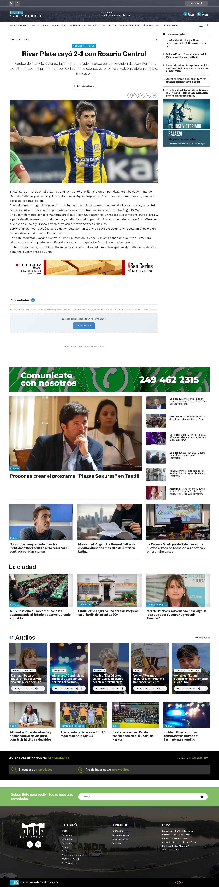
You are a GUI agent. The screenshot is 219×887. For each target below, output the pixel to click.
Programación (69, 863)
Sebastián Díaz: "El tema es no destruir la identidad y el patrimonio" (187, 455)
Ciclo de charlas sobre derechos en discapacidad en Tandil (187, 417)
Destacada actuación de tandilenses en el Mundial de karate (133, 735)
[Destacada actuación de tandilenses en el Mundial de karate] (135, 715)
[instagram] (11, 3)
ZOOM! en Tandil (168, 25)
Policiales (42, 25)
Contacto (117, 843)
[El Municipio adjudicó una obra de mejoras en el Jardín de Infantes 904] (109, 590)
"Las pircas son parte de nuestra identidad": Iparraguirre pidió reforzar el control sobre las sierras (39, 548)
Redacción (117, 831)
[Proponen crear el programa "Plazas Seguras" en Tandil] (75, 433)
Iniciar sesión (84, 326)
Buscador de (35, 769)
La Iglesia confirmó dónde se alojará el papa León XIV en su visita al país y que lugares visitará (187, 491)
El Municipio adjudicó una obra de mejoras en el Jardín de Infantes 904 (108, 612)
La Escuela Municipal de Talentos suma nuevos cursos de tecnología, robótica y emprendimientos (176, 548)
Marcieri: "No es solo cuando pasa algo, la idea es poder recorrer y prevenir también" (176, 614)
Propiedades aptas (107, 769)
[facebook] (17, 3)
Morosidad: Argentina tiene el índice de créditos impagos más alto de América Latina (107, 548)
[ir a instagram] (38, 844)
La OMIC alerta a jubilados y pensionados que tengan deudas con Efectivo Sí (188, 473)
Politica (111, 25)
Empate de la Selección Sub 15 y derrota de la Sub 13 (83, 734)
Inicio (64, 831)
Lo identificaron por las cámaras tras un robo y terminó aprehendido (181, 735)
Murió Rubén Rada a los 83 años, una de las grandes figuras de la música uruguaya (188, 437)
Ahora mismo (21, 25)
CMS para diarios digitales (196, 883)
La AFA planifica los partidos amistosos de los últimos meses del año (186, 43)
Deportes (79, 25)
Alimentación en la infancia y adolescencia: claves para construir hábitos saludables (30, 735)
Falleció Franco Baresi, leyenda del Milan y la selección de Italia (186, 56)
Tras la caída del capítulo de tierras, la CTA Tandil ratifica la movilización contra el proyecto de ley (187, 93)
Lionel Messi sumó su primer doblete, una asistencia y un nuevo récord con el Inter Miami (187, 68)
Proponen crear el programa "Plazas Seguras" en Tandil (74, 476)
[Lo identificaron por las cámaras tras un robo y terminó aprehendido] (186, 715)
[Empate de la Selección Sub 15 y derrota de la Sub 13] (83, 715)
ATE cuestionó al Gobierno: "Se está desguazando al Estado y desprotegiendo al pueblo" (40, 614)
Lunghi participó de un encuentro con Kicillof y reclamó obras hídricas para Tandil (188, 401)
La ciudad (60, 25)
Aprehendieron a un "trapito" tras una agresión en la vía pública (186, 80)
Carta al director (121, 835)
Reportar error (120, 839)
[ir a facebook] (30, 844)
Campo (95, 25)
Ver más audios (202, 637)
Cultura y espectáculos (137, 25)
